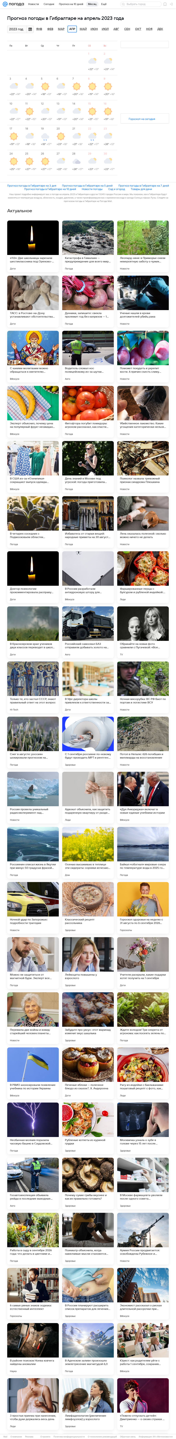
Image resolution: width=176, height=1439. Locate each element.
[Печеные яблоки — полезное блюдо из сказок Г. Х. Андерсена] (88, 1073)
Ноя (149, 29)
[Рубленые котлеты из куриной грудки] (88, 1128)
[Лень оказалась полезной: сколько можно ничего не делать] (143, 522)
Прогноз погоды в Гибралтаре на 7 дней (143, 185)
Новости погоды (92, 189)
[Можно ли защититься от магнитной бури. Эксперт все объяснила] (33, 963)
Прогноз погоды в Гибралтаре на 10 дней (50, 189)
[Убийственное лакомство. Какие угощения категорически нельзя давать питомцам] (143, 412)
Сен (127, 29)
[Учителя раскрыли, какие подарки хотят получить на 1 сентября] (143, 963)
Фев (50, 29)
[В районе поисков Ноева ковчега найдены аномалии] (33, 1349)
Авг (116, 29)
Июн (94, 29)
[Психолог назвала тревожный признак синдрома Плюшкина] (143, 467)
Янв (39, 29)
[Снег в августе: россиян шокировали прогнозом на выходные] (33, 742)
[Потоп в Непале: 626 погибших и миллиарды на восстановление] (143, 742)
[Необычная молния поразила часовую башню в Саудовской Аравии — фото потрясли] (33, 1128)
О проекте (45, 1437)
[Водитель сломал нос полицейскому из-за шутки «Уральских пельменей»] (88, 356)
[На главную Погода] (16, 4)
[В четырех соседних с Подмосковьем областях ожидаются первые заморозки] (33, 522)
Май (83, 29)
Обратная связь (128, 1437)
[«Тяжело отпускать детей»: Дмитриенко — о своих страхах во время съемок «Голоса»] (143, 1404)
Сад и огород (116, 189)
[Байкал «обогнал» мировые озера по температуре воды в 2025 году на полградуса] (143, 853)
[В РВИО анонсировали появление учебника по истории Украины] (33, 1073)
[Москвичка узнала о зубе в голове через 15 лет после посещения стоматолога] (143, 1128)
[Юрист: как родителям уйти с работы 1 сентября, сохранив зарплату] (143, 1349)
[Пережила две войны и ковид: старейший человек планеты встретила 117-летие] (33, 1018)
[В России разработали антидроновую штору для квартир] (88, 577)
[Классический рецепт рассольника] (88, 908)
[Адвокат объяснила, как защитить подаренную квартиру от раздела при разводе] (88, 797)
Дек (160, 29)
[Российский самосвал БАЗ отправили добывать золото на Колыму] (88, 632)
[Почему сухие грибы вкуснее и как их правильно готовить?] (88, 1183)
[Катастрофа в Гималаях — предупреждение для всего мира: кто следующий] (88, 246)
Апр (72, 29)
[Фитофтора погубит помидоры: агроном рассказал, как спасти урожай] (88, 412)
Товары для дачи (141, 189)
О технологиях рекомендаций (102, 1437)
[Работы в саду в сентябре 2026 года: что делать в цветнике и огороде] (33, 1238)
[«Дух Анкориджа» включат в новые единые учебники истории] (143, 797)
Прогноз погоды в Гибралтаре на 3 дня (31, 185)
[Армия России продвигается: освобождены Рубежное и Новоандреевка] (143, 1238)
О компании (16, 1437)
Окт (138, 29)
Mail (5, 1437)
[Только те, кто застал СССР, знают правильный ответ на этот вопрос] (33, 687)
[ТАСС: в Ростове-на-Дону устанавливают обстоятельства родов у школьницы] (33, 301)
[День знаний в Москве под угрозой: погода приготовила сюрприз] (88, 467)
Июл (105, 29)
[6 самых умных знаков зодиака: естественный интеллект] (33, 1294)
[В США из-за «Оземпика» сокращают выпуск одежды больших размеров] (33, 467)
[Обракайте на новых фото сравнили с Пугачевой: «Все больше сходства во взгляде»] (143, 632)
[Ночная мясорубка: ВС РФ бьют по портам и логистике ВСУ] (143, 687)
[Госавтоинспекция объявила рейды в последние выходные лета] (33, 1183)
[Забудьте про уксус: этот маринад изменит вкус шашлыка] (88, 1018)
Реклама (29, 1437)
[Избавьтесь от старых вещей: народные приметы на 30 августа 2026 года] (88, 522)
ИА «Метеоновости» (163, 1437)
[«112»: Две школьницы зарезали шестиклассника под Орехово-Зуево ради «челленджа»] (33, 246)
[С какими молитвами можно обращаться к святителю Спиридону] (33, 356)
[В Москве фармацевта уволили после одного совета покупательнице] (143, 1183)
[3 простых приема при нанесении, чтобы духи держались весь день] (33, 1404)
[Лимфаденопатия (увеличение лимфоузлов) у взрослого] (88, 1404)
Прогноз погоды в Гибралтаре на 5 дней (87, 185)
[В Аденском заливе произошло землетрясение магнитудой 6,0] (88, 1349)
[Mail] (5, 4)
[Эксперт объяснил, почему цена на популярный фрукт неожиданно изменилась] (33, 412)
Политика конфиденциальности (69, 1437)
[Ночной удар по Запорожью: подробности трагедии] (33, 908)
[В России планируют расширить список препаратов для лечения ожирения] (88, 1294)
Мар (61, 29)
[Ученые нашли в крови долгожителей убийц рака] (143, 301)
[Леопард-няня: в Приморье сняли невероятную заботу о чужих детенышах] (143, 246)
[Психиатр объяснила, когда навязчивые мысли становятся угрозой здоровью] (88, 1238)
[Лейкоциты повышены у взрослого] (88, 963)
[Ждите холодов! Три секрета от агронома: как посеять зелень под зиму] (143, 1018)
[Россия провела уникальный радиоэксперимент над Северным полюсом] (33, 797)
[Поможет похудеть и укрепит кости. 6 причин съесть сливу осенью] (143, 356)
